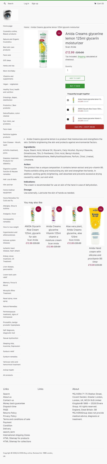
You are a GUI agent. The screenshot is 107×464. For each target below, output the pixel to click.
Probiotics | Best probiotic (9, 106)
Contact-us (8, 400)
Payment (7, 422)
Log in (26, 3)
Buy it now (75, 86)
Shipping (81, 56)
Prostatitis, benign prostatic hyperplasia (11, 323)
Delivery (7, 429)
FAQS (5, 410)
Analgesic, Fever (9, 214)
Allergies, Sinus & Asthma (10, 207)
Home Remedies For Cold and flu (11, 199)
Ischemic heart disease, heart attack (11, 249)
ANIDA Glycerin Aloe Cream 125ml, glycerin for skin (90, 109)
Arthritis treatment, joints (10, 151)
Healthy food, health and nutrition (11, 90)
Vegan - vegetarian (10, 84)
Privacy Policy (10, 416)
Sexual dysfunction (10, 338)
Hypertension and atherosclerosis (10, 233)
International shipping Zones (16, 435)
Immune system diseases (9, 241)
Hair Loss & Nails (10, 179)
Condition (7, 425)
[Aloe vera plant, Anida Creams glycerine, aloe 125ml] (74, 215)
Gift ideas (7, 60)
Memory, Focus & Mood (10, 284)
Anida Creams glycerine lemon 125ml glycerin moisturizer (90, 99)
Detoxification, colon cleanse (11, 114)
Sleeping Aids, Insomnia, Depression (11, 344)
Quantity (68, 66)
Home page (7, 26)
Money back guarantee (14, 403)
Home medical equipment (9, 191)
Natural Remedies (10, 306)
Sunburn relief (8, 351)
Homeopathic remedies (8, 220)
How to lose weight (11, 227)
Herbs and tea (8, 66)
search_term (9, 432)
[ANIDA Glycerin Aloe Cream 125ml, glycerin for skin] (33, 215)
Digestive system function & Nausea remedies (10, 171)
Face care (7, 55)
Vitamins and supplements (8, 77)
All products (8, 375)
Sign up (35, 3)
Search (6, 394)
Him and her (8, 185)
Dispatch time (9, 406)
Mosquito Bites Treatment (9, 291)
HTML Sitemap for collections (17, 441)
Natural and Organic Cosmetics (11, 40)
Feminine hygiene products (10, 135)
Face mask (7, 129)
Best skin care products (8, 48)
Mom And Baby (9, 71)
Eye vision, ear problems (9, 122)
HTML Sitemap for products (16, 438)
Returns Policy (10, 413)
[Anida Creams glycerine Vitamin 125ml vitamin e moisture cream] (53, 215)
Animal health (8, 370)
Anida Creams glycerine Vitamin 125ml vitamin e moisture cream (90, 118)
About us (7, 397)
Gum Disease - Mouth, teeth (12, 143)
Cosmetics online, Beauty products (10, 32)
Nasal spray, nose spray (10, 299)
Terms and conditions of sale (16, 419)
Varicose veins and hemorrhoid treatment (11, 363)
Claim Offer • (85, 127)
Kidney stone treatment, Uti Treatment (8, 258)
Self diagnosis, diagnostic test (9, 331)
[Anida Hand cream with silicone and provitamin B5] (95, 225)
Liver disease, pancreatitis (8, 268)
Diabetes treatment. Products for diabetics (11, 161)
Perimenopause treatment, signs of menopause (10, 314)
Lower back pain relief (9, 276)
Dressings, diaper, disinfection (10, 98)
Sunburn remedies (10, 357)
